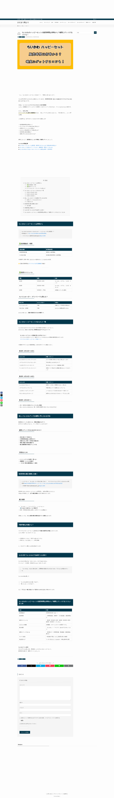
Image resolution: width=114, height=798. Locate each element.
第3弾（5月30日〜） (31, 195)
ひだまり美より (23, 22)
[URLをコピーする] (68, 666)
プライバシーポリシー (58, 793)
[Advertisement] (39, 9)
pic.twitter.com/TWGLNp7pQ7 (55, 483)
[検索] (96, 19)
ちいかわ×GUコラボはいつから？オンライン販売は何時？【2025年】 (36, 149)
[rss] (94, 19)
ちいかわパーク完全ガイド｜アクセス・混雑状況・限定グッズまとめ (36, 147)
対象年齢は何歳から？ (30, 207)
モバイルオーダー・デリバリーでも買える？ (36, 188)
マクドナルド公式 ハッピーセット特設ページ (30, 339)
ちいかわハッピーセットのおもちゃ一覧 (34, 190)
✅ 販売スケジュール (31, 186)
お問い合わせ (49, 793)
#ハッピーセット (39, 483)
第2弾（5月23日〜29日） (32, 194)
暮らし (20, 659)
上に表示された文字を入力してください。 (28, 723)
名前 (21, 702)
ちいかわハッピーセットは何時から (33, 183)
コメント (22, 684)
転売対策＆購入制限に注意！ (32, 203)
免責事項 (65, 793)
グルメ (24, 659)
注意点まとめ (30, 201)
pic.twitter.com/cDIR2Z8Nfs (40, 233)
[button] (21, 666)
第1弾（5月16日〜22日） (32, 192)
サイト (21, 712)
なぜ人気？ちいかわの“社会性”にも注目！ (34, 210)
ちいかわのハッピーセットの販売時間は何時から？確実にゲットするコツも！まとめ (45, 212)
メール (21, 707)
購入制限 (29, 205)
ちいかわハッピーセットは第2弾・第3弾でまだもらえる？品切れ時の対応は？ (38, 145)
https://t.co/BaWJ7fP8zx (29, 483)
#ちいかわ (31, 233)
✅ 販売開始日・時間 (31, 184)
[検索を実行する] (95, 32)
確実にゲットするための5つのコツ (34, 199)
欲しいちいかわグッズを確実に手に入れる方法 (36, 198)
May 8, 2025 (43, 235)
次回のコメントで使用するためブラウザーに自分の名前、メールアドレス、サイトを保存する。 (41, 717)
